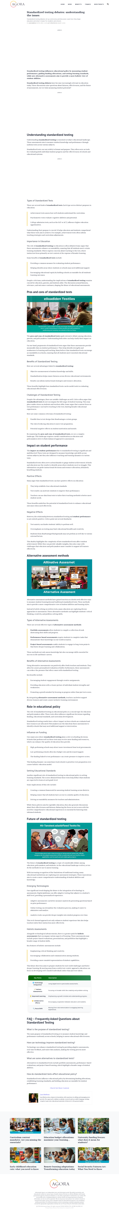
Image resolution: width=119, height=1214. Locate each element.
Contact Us (68, 1208)
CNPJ (72, 1208)
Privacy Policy (49, 1208)
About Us (62, 1208)
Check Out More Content (59, 1088)
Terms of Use (56, 1208)
